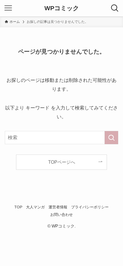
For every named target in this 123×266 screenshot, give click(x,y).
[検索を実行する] (111, 137)
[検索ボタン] (115, 8)
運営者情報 (58, 207)
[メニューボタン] (8, 8)
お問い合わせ (61, 214)
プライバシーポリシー (90, 207)
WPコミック (61, 8)
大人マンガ (35, 207)
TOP (18, 207)
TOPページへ (61, 162)
